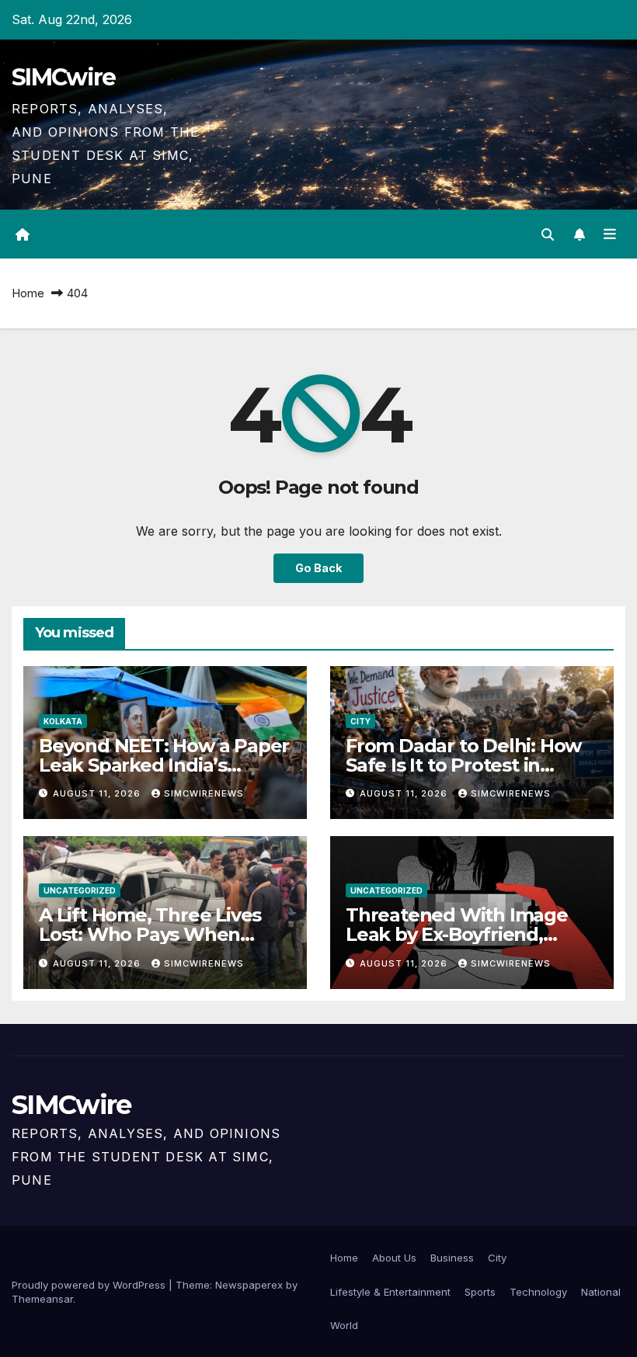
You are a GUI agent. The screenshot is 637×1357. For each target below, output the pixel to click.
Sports (480, 1292)
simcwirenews (204, 793)
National (601, 1292)
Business (452, 1257)
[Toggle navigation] (609, 234)
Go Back (318, 567)
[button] (547, 234)
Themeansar (42, 1299)
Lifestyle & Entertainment (390, 1292)
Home (28, 293)
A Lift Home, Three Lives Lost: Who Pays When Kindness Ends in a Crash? (161, 934)
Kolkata (63, 721)
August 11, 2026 (98, 793)
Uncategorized (80, 890)
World (344, 1325)
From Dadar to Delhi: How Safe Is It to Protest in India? (463, 765)
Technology (538, 1292)
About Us (394, 1257)
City (360, 721)
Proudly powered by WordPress (90, 1285)
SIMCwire (63, 77)
